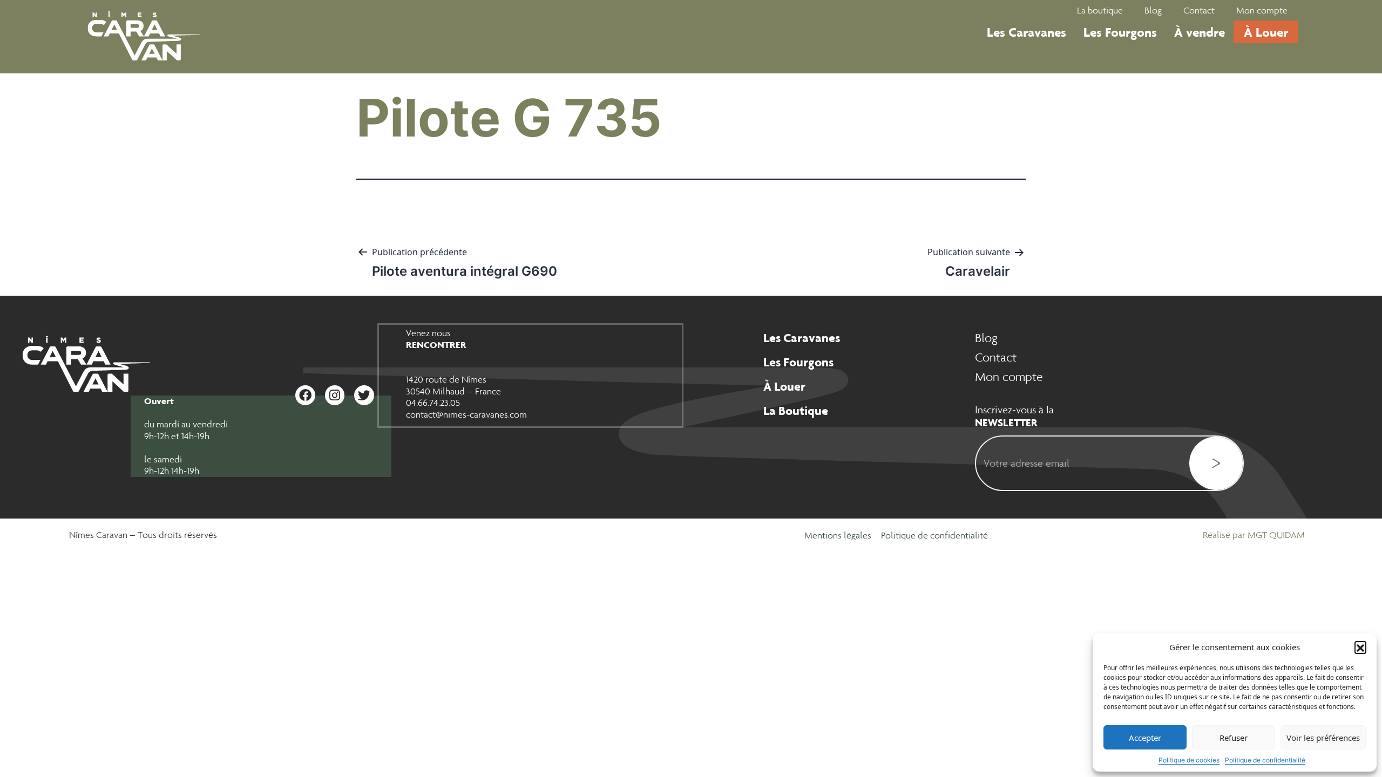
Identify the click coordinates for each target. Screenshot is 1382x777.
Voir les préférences (1323, 737)
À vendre (1199, 32)
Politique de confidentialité (1265, 760)
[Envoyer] (1216, 463)
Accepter (1145, 737)
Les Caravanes (1026, 32)
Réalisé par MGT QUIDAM (1254, 535)
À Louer (1266, 32)
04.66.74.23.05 (433, 402)
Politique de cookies (1189, 760)
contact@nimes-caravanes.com (466, 414)
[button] (1360, 647)
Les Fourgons (1120, 32)
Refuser (1234, 737)
